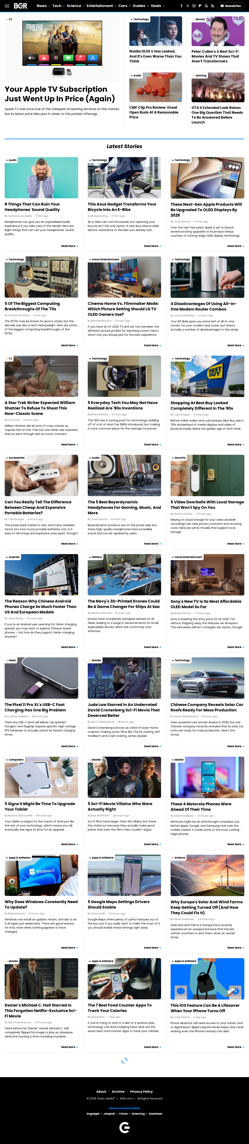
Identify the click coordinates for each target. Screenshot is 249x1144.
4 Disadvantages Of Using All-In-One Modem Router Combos (204, 306)
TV (10, 19)
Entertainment (100, 5)
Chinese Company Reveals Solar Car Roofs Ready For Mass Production (207, 707)
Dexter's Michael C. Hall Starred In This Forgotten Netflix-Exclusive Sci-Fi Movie (41, 1011)
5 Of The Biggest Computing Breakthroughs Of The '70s (32, 306)
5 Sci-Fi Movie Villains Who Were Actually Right (120, 806)
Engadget (93, 1113)
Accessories (17, 457)
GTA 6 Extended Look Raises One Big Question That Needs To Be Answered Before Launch (217, 115)
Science (74, 5)
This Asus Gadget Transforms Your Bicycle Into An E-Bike (122, 207)
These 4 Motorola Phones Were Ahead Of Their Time (201, 806)
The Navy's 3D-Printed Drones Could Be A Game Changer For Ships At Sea (124, 604)
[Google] (206, 5)
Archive (118, 1092)
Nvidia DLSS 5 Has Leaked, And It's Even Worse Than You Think (155, 56)
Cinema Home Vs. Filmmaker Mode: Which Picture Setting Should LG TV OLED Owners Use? (123, 309)
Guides (139, 5)
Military (97, 557)
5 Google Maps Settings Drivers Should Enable (119, 904)
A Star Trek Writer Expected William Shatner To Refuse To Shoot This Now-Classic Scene (40, 408)
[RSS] (212, 5)
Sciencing (138, 1113)
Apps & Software (19, 857)
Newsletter (233, 6)
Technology (141, 19)
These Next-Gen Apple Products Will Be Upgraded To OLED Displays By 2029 (206, 210)
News (42, 5)
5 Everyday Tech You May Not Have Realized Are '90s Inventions (123, 405)
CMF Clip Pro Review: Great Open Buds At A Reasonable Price (153, 112)
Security (180, 457)
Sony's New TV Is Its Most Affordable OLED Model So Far (206, 604)
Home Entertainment (105, 259)
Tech (57, 5)
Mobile (179, 759)
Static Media (105, 1099)
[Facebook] (181, 5)
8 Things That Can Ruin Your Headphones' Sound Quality (32, 207)
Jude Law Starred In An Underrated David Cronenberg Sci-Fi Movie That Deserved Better (124, 710)
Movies (200, 19)
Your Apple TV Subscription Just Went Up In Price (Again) (60, 94)
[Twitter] (187, 5)
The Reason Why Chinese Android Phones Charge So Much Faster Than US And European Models (40, 607)
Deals (156, 5)
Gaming (201, 75)
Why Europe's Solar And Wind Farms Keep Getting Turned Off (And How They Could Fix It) (207, 907)
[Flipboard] (200, 5)
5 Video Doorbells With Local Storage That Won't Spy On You (207, 504)
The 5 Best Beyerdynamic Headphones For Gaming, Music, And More (124, 507)
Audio (137, 75)
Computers (16, 759)
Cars (122, 5)
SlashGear (155, 1113)
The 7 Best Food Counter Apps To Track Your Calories (120, 1008)
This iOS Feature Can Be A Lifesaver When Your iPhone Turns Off (205, 1008)
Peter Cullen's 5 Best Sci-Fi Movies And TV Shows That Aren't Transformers (215, 56)
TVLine (123, 1113)
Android (14, 557)
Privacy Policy (141, 1092)
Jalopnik (109, 1113)
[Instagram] (194, 5)
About (101, 1092)
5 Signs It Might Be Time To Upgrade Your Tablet (40, 806)
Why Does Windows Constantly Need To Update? (41, 904)
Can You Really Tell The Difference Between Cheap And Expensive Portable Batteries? (38, 507)
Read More (68, 246)
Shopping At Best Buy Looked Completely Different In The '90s (202, 405)
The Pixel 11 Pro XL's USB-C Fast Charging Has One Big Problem (35, 707)
